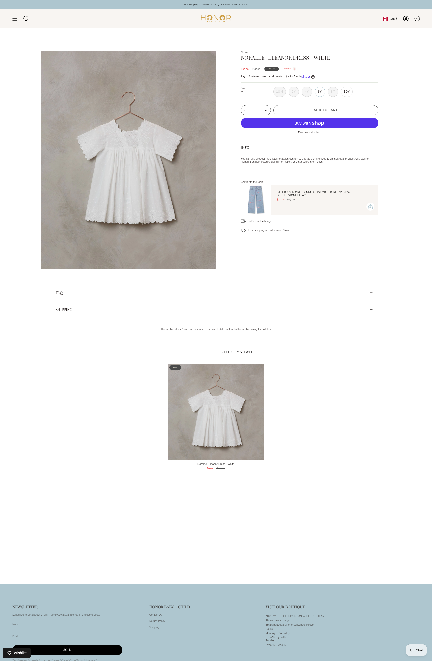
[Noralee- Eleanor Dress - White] (216, 412)
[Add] (370, 207)
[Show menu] (15, 18)
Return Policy (157, 620)
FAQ (59, 292)
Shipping (64, 309)
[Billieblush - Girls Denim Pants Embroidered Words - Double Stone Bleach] (256, 200)
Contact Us (156, 614)
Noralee (245, 52)
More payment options (309, 132)
